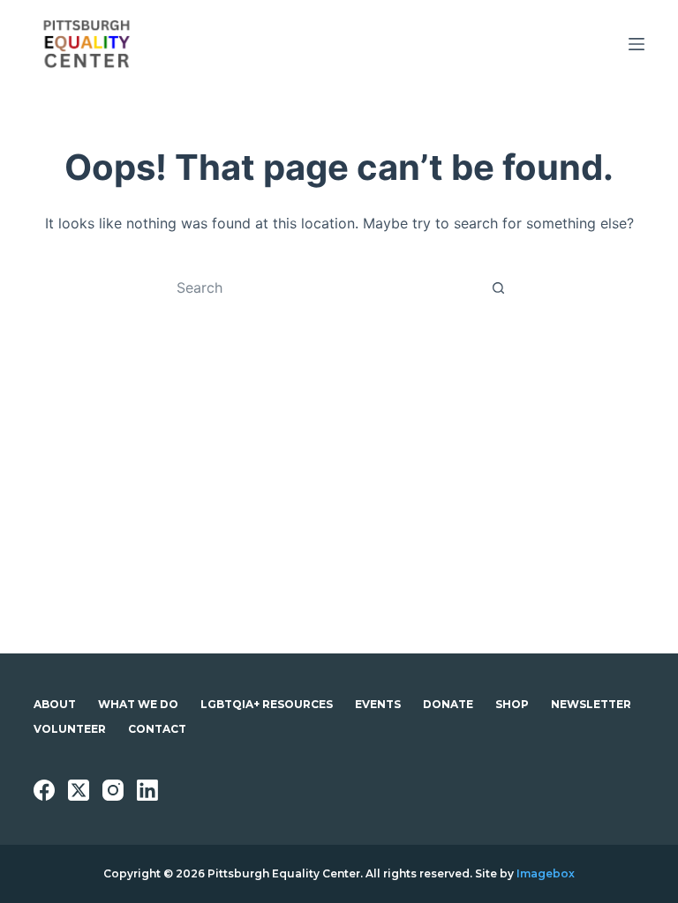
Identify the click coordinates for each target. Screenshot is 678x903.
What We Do (138, 704)
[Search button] (498, 287)
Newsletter (591, 704)
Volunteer (70, 728)
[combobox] (322, 287)
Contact (157, 728)
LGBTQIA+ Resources (266, 704)
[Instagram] (113, 790)
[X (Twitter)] (78, 790)
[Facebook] (44, 790)
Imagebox (545, 873)
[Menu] (636, 44)
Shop (512, 704)
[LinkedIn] (147, 790)
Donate (448, 704)
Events (378, 704)
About (55, 704)
